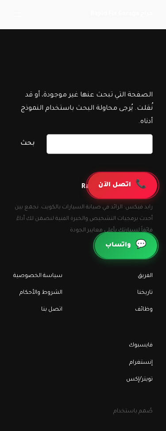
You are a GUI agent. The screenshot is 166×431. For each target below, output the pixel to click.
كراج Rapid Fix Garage (122, 14)
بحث (27, 143)
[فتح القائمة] (18, 14)
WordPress (97, 411)
